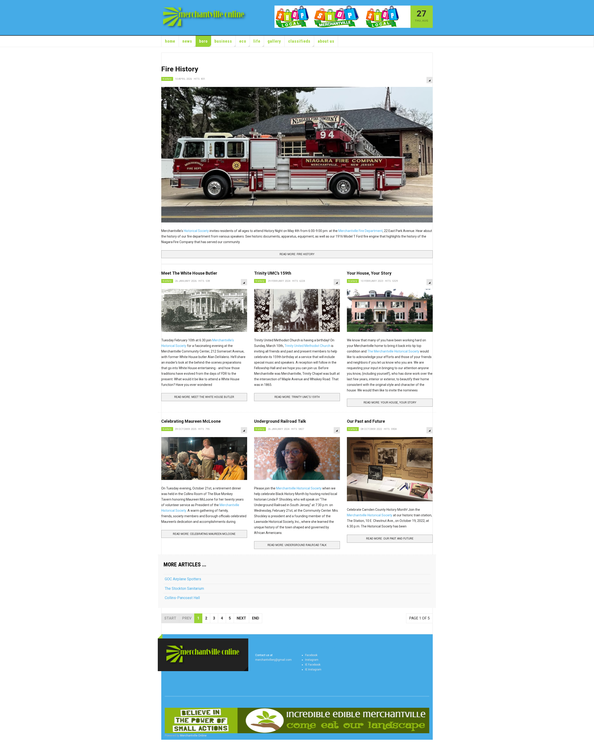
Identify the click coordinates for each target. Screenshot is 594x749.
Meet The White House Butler (189, 273)
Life (256, 41)
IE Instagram (313, 669)
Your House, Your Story (369, 273)
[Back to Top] (4, 744)
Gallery (274, 41)
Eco (242, 41)
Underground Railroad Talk (280, 421)
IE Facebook (312, 664)
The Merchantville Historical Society (393, 351)
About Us (326, 41)
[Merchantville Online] (204, 18)
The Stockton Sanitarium (184, 588)
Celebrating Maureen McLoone (191, 421)
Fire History (179, 69)
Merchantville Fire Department (360, 231)
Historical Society (197, 231)
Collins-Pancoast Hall (182, 598)
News (187, 41)
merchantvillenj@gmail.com (273, 659)
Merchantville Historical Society (299, 488)
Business (223, 41)
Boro (203, 41)
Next (241, 618)
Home (170, 41)
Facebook (311, 655)
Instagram (311, 659)
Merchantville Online (193, 735)
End (255, 618)
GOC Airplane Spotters (183, 579)
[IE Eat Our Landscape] (297, 720)
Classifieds (299, 41)
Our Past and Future (366, 421)
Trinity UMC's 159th (272, 273)
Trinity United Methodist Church (307, 346)
